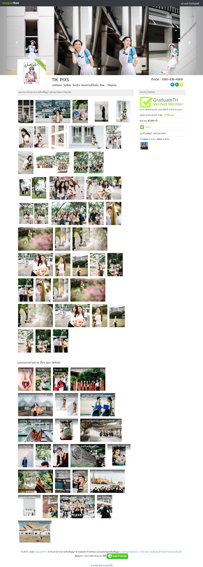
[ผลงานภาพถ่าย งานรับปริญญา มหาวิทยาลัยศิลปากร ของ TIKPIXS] (43, 455)
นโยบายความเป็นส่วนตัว (151, 551)
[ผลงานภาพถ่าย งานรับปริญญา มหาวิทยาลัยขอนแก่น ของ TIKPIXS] (35, 532)
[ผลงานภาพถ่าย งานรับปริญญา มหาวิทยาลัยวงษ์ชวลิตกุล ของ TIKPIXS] (119, 455)
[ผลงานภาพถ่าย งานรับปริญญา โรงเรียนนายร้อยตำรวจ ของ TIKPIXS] (25, 379)
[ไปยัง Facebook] (172, 85)
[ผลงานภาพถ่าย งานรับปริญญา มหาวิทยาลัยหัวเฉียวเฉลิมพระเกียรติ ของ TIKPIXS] (101, 430)
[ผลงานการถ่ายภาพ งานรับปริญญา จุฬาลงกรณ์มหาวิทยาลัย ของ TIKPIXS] (25, 111)
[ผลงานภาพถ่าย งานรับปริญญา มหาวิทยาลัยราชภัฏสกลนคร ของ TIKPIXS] (62, 481)
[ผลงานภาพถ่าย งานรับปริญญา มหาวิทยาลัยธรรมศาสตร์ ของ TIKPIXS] (104, 506)
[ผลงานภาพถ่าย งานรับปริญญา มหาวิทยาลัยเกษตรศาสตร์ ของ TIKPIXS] (66, 430)
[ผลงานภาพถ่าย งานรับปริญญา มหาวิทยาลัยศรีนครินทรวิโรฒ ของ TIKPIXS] (87, 455)
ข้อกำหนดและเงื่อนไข (172, 551)
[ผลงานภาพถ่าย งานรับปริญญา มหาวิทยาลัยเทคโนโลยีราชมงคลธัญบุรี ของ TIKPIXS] (97, 404)
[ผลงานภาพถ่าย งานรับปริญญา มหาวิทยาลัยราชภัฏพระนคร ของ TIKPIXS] (80, 481)
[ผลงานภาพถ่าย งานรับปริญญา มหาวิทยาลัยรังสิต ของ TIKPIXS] (29, 506)
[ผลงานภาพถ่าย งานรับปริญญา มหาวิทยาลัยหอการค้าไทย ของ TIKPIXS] (25, 455)
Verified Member (130, 551)
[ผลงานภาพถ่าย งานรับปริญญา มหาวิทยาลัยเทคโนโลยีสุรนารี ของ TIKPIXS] (35, 404)
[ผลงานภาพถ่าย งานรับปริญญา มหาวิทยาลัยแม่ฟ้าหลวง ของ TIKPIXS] (87, 379)
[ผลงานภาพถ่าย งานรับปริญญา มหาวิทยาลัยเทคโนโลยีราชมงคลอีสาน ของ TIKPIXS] (66, 404)
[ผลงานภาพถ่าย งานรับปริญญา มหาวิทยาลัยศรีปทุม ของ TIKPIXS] (60, 455)
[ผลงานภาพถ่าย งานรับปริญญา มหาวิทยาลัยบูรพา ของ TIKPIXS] (77, 506)
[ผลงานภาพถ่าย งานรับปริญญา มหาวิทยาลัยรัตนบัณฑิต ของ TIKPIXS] (107, 481)
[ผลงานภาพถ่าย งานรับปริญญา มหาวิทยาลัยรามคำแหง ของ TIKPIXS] (35, 481)
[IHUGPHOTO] (144, 145)
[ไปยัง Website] (181, 85)
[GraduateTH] (10, 3)
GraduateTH (40, 551)
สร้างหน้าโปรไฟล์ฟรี (190, 3)
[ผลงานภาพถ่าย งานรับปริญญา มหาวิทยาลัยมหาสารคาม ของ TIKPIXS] (50, 506)
